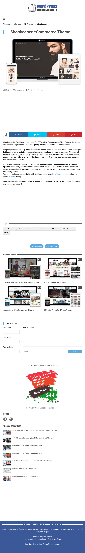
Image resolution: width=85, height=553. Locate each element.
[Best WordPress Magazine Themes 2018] (7, 447)
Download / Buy (51, 246)
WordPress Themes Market (49, 544)
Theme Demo (37, 246)
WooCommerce (69, 229)
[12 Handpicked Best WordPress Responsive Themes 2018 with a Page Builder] (7, 432)
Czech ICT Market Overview (42, 537)
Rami (30, 90)
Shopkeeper (42, 24)
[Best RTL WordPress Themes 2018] (7, 470)
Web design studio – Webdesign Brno (37, 529)
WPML (13, 177)
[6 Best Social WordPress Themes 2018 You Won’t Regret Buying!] (7, 463)
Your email (7, 337)
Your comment (28, 328)
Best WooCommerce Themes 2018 (25, 476)
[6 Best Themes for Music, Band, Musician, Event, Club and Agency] (7, 440)
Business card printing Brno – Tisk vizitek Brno (42, 539)
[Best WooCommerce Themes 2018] (7, 478)
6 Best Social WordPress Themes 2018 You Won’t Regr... (32, 461)
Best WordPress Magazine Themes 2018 (42, 408)
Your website (8, 347)
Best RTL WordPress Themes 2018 (24, 468)
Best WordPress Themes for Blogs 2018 (27, 453)
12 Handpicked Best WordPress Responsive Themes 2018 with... (35, 430)
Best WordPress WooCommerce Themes (42, 366)
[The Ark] (22, 269)
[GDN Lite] (62, 296)
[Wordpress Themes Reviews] (42, 7)
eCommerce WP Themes (23, 24)
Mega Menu (18, 229)
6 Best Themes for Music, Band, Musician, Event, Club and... (33, 438)
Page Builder (30, 229)
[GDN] (62, 269)
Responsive (41, 229)
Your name (7, 328)
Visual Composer (62, 174)
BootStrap (8, 229)
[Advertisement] (42, 112)
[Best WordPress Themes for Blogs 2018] (7, 455)
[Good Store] (22, 296)
